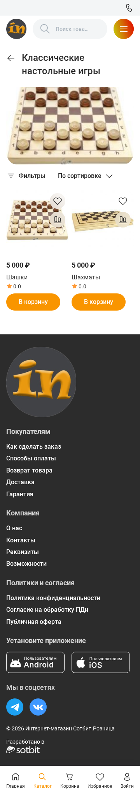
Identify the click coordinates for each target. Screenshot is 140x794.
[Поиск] (45, 29)
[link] (11, 58)
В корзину (33, 302)
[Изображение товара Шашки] (37, 221)
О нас (14, 528)
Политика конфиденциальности (53, 598)
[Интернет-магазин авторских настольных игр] (16, 29)
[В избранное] (57, 201)
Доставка (20, 482)
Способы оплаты (31, 458)
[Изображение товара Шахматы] (103, 221)
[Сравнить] (57, 219)
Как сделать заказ (33, 446)
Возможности (26, 563)
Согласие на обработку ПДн (47, 609)
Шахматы (86, 277)
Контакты (20, 540)
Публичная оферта (33, 621)
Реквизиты (22, 552)
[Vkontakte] (38, 707)
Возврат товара (29, 470)
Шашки (17, 277)
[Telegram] (14, 707)
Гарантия (19, 494)
